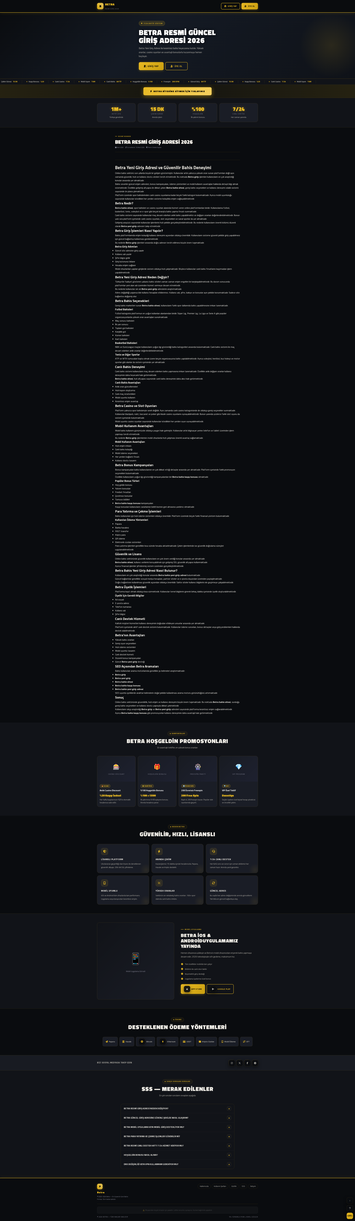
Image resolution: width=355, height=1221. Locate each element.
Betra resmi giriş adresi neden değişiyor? (177, 1108)
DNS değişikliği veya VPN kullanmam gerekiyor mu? (177, 1164)
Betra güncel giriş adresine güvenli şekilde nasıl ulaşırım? (177, 1118)
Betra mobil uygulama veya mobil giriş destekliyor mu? (177, 1127)
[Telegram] (255, 1063)
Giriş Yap (232, 6)
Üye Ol (251, 6)
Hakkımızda (204, 1186)
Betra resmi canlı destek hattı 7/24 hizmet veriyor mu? (177, 1146)
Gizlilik (233, 1186)
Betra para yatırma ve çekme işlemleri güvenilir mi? (177, 1136)
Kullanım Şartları (220, 1186)
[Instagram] (232, 1063)
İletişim (253, 1186)
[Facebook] (247, 1063)
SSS (243, 1186)
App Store (196, 989)
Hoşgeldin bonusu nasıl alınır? (177, 1155)
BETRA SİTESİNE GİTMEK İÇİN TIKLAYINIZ (179, 91)
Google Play (223, 989)
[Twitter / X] (239, 1063)
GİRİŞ (350, 1216)
